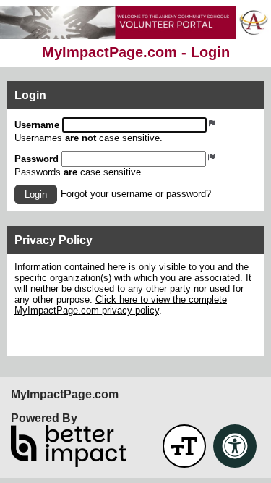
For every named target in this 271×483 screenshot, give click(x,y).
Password (36, 159)
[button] (35, 194)
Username (36, 124)
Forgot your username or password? (136, 193)
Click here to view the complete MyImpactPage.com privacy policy (120, 305)
